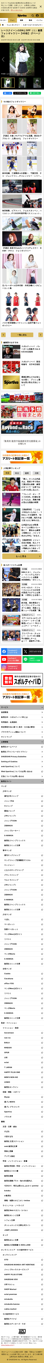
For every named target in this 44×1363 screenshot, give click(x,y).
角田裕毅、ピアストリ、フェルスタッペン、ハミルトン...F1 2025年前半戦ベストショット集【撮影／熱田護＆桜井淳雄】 (22, 213)
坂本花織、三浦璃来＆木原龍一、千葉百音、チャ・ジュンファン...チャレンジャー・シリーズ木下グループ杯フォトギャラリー (22, 176)
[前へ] (41, 59)
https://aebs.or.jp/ (8, 1345)
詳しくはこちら (16, 10)
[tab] (7, 473)
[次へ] (3, 59)
